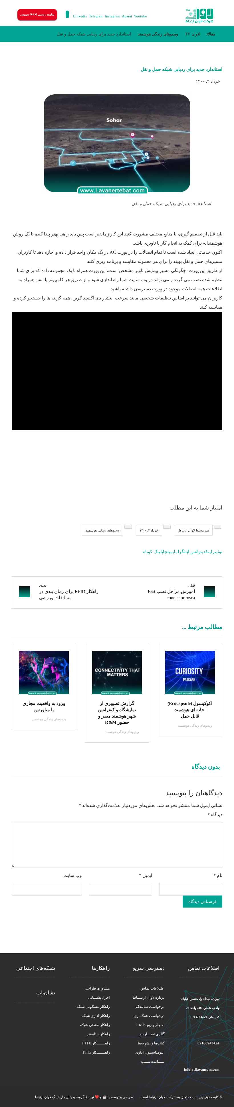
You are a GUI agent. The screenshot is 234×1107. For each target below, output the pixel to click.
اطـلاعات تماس (152, 988)
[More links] (162, 16)
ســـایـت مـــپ (153, 1061)
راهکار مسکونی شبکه (93, 1006)
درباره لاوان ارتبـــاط (149, 997)
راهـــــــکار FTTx (96, 1052)
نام (217, 875)
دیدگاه (214, 814)
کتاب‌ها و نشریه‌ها (151, 1043)
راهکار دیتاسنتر (98, 1034)
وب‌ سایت (72, 875)
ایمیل (145, 875)
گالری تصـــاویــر (152, 1034)
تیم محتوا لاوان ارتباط (193, 530)
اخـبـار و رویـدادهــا (150, 1025)
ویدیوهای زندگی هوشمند (103, 530)
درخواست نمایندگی (149, 1006)
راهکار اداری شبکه (96, 1016)
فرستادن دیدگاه (202, 901)
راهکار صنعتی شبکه (95, 1025)
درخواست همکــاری (149, 1016)
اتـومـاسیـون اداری (150, 1052)
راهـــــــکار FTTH (96, 1043)
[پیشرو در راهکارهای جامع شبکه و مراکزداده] (199, 16)
